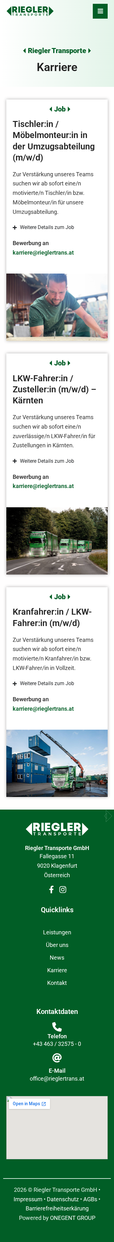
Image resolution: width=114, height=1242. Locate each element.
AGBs (90, 1199)
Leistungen (57, 932)
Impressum (28, 1199)
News (57, 957)
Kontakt (57, 983)
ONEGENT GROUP (72, 1218)
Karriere (57, 970)
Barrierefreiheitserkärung (57, 1208)
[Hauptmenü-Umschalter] (100, 11)
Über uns (57, 945)
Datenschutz (63, 1199)
